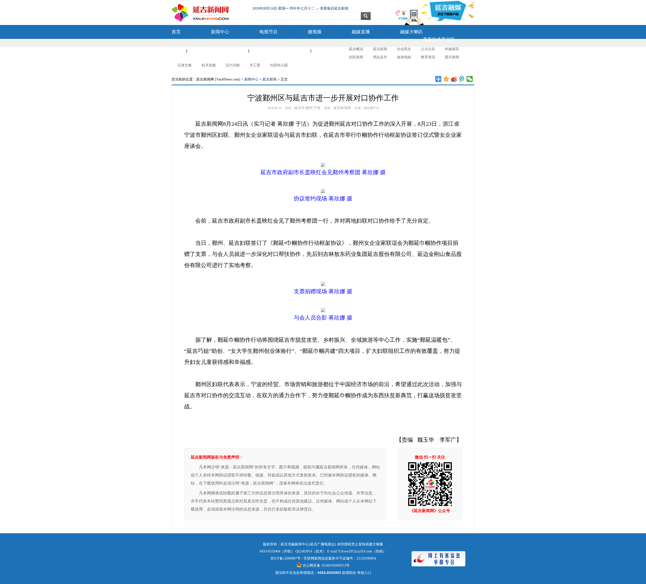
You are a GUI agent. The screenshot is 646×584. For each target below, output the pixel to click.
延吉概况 (356, 49)
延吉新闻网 (342, 108)
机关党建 (209, 65)
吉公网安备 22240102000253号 (325, 565)
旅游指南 (404, 57)
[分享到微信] (470, 79)
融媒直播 (361, 31)
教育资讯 (428, 57)
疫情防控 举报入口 (356, 573)
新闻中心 (220, 31)
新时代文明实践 (280, 50)
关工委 (255, 65)
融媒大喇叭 (411, 31)
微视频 (314, 31)
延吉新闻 (380, 49)
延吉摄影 (335, 50)
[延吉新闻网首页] (209, 13)
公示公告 (428, 49)
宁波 (316, 108)
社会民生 (404, 49)
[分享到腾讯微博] (462, 79)
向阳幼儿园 (279, 65)
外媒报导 (452, 49)
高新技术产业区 (439, 39)
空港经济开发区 (218, 50)
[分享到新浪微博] (454, 79)
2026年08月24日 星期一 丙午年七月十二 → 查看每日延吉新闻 (300, 8)
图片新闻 (452, 57)
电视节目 (268, 31)
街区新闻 (356, 57)
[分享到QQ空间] (446, 79)
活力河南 (233, 65)
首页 (176, 31)
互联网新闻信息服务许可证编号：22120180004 (340, 558)
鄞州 (309, 108)
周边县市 (380, 57)
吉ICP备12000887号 (285, 558)
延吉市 (299, 108)
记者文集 (185, 65)
